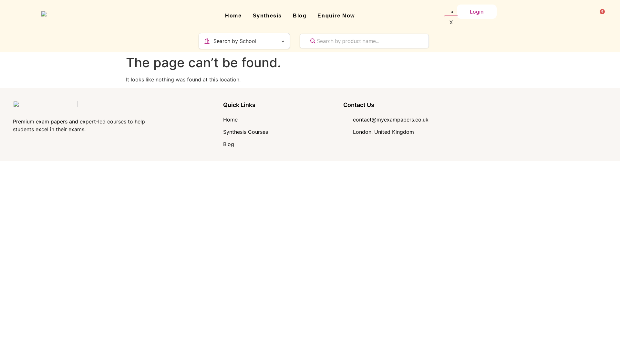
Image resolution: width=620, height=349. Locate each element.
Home (233, 15)
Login (477, 11)
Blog (299, 15)
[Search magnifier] (313, 41)
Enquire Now (336, 15)
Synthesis (267, 15)
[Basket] (599, 15)
